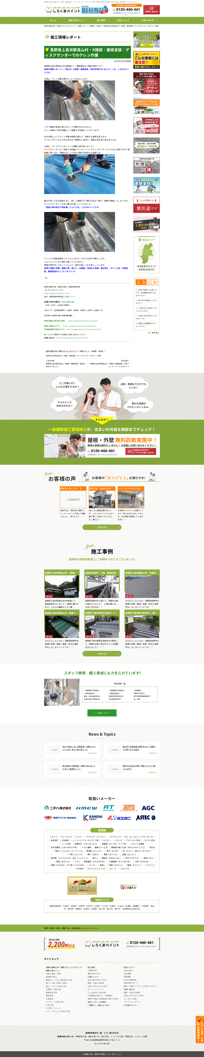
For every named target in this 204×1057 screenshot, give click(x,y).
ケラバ (77, 861)
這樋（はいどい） (129, 854)
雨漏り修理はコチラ (52, 326)
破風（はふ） (149, 858)
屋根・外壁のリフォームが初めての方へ (140, 986)
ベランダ (118, 840)
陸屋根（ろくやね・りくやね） (115, 844)
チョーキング (66, 836)
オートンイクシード (96, 989)
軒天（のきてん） (132, 858)
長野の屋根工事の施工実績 (54, 321)
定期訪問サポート (131, 983)
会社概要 (127, 974)
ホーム (53, 20)
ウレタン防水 (149, 840)
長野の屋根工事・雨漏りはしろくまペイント (64, 967)
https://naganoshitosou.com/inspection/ (83, 329)
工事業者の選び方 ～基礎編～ (100, 996)
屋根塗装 (49, 996)
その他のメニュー (131, 1005)
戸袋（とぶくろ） (76, 854)
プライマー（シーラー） (96, 836)
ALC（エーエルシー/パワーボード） (139, 836)
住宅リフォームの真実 (97, 1002)
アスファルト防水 (133, 840)
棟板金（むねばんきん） (112, 858)
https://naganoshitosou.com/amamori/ (80, 326)
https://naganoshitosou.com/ (56, 293)
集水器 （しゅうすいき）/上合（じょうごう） (70, 858)
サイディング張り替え (55, 1002)
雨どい (95, 858)
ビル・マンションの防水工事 (58, 1011)
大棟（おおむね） (142, 861)
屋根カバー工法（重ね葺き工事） (59, 980)
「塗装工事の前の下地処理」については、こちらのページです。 (72, 207)
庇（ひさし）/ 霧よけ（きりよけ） (137, 851)
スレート (113, 868)
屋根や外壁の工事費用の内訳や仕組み (103, 999)
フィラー (79, 836)
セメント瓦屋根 (137, 844)
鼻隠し (102, 865)
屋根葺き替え (51, 977)
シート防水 (66, 844)
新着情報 (127, 977)
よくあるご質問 (130, 999)
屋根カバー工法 (101, 847)
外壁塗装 (49, 999)
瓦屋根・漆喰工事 (53, 989)
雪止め (152, 847)
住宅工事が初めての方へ (98, 980)
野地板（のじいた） (94, 851)
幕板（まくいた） (111, 854)
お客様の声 (92, 970)
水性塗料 (65, 840)
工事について (93, 977)
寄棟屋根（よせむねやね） (95, 861)
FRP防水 (80, 868)
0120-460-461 (128, 9)
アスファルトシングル (96, 868)
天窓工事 (49, 1005)
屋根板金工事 (51, 993)
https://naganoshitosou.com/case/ (83, 321)
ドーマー (92, 865)
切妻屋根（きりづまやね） (120, 861)
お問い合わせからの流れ (98, 986)
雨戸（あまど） (93, 854)
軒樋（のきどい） (116, 865)
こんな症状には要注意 (97, 993)
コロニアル (125, 868)
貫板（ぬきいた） (63, 861)
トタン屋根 (86, 847)
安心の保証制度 (130, 980)
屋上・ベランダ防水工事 (56, 986)
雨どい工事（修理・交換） (57, 983)
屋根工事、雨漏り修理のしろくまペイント (103, 1054)
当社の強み (128, 970)
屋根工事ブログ (94, 974)
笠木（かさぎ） (113, 851)
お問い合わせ (148, 20)
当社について (103, 712)
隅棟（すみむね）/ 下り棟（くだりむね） (68, 865)
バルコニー (106, 840)
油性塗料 (54, 840)
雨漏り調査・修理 (53, 974)
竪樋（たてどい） (134, 865)
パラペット (150, 865)
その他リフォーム (53, 1008)
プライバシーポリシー (133, 1002)
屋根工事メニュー (53, 971)
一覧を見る (154, 332)
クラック (53, 836)
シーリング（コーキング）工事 (85, 840)
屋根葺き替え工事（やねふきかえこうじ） (128, 847)
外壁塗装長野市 (82, 893)
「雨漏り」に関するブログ (99, 1005)
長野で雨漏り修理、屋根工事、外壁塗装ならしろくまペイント (71, 928)
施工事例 (91, 967)
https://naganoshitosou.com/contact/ (72, 338)
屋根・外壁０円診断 (96, 983)
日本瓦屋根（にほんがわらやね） (64, 847)
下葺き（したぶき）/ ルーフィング (68, 851)
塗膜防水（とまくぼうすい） (86, 844)
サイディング (115, 836)
